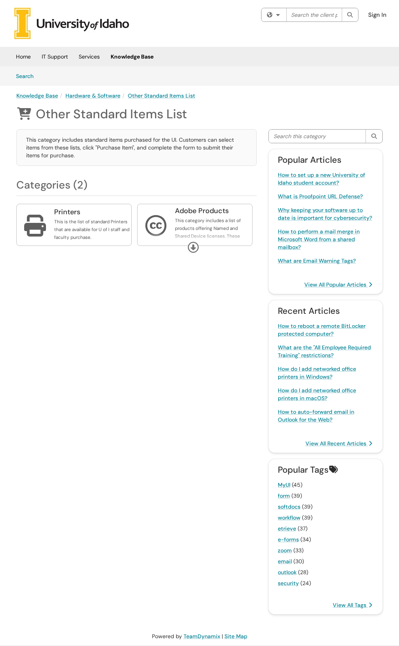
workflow (289, 517)
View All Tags (350, 605)
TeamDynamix (202, 636)
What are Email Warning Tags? (317, 260)
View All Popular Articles (336, 284)
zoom (285, 550)
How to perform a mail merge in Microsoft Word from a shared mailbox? (319, 239)
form (284, 495)
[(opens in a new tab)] (71, 23)
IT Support (55, 56)
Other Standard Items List (161, 95)
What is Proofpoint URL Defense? (320, 196)
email (285, 561)
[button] (193, 247)
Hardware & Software (92, 95)
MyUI (284, 484)
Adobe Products (202, 210)
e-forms (288, 539)
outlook (287, 572)
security (288, 583)
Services (89, 56)
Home (23, 56)
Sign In (377, 15)
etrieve (287, 528)
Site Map (235, 636)
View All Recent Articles (336, 443)
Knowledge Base (132, 56)
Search (27, 76)
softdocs (289, 506)
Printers (67, 212)
